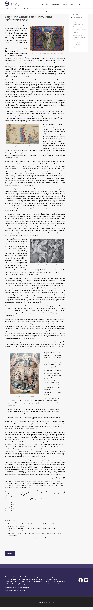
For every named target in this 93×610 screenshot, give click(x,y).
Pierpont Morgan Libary (55, 538)
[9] (36, 428)
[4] (37, 235)
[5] (38, 270)
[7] (50, 310)
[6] (40, 302)
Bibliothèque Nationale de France (17, 531)
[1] (15, 201)
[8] (28, 336)
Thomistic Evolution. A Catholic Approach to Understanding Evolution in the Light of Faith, (39, 481)
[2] (31, 208)
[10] (20, 442)
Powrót (9, 553)
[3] (19, 210)
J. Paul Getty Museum (18, 526)
